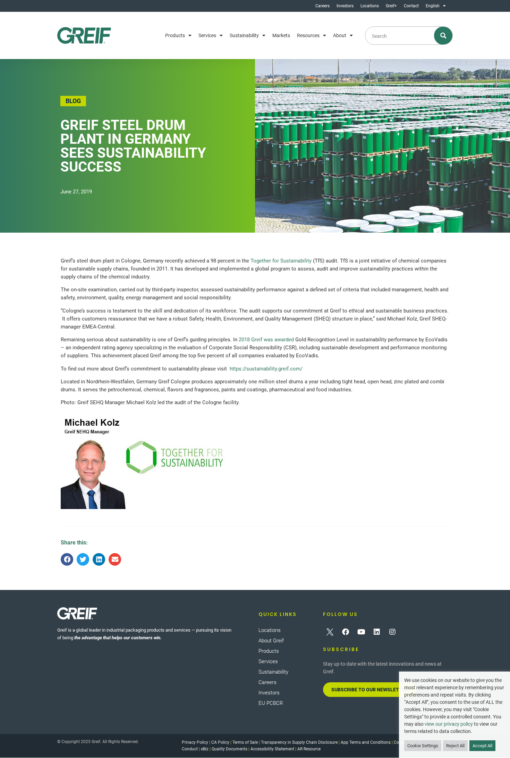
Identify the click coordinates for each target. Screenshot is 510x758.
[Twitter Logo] (330, 632)
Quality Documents (229, 749)
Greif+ (391, 5)
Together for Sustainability (281, 261)
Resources (308, 35)
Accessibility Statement (272, 749)
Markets (281, 35)
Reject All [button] (455, 745)
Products (175, 35)
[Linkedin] (377, 632)
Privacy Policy (195, 742)
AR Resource (309, 749)
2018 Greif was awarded (266, 339)
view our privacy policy (449, 724)
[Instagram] (392, 632)
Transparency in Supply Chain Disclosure (299, 742)
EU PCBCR (270, 703)
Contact (411, 5)
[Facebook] (345, 632)
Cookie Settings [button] (422, 745)
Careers (322, 5)
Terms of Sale (245, 742)
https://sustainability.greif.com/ (266, 369)
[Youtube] (361, 632)
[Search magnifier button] (443, 35)
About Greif (271, 641)
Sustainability (244, 35)
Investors (345, 5)
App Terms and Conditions (366, 742)
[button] (67, 559)
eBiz (205, 749)
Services (207, 35)
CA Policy (220, 742)
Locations (369, 5)
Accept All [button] (482, 745)
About (339, 35)
